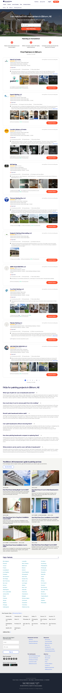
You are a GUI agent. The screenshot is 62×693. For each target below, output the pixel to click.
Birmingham (6, 561)
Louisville (24, 561)
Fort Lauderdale (7, 591)
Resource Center (48, 643)
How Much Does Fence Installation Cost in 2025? (15, 545)
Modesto (5, 574)
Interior (4, 4)
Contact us (47, 665)
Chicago (5, 604)
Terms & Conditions (38, 685)
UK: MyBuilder (46, 679)
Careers (46, 659)
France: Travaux (15, 679)
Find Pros (31, 639)
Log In (49, 1)
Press (46, 661)
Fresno (4, 567)
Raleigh (24, 596)
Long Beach (6, 570)
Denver (5, 585)
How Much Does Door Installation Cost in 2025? (45, 517)
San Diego (5, 578)
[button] (14, 80)
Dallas (42, 578)
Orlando (5, 598)
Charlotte (24, 591)
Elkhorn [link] (11, 7)
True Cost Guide (48, 641)
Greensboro (25, 594)
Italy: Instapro (31, 679)
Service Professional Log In (34, 655)
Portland (43, 561)
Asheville (24, 589)
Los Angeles (6, 572)
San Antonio (44, 587)
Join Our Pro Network (33, 657)
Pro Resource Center (33, 659)
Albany (23, 585)
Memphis (43, 572)
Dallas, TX (34, 616)
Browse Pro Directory (33, 641)
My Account (47, 639)
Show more (55, 73)
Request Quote (52, 88)
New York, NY (52, 619)
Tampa (4, 600)
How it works (47, 655)
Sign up (11, 652)
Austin (42, 576)
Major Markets (7, 557)
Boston (23, 567)
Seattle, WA (9, 628)
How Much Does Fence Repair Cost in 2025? (44, 545)
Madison (43, 600)
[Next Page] (39, 380)
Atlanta (4, 602)
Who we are (47, 657)
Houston (43, 585)
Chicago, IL (26, 616)
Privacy (24, 683)
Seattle (43, 598)
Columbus (24, 604)
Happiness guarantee (49, 667)
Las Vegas (24, 583)
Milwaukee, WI (26, 619)
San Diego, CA (43, 623)
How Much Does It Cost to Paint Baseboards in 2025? (45, 490)
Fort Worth (43, 583)
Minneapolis (25, 574)
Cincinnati (24, 600)
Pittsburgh (43, 567)
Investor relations (48, 663)
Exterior (9, 4)
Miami (4, 596)
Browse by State (17, 613)
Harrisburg (43, 563)
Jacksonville (6, 594)
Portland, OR (17, 623)
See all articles (8, 467)
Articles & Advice (26, 4)
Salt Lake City (44, 589)
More (21, 4)
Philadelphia (44, 565)
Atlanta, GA (8, 616)
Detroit (23, 570)
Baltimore (24, 565)
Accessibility (37, 683)
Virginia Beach (44, 596)
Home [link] (4, 7)
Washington (6, 589)
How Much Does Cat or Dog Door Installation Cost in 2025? (16, 518)
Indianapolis (6, 607)
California (27, 683)
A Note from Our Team (49, 649)
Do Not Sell (32, 683)
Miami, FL (16, 619)
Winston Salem (25, 598)
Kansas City (25, 578)
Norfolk (43, 591)
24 (36, 380)
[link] (31, 62)
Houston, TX (52, 616)
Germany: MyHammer (24, 679)
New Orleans (25, 563)
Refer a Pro (47, 645)
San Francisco (6, 581)
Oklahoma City (25, 607)
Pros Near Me (47, 647)
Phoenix (5, 563)
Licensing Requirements (50, 651)
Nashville (43, 574)
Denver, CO (43, 616)
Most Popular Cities (6, 613)
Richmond (43, 594)
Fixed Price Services (33, 643)
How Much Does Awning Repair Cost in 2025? (16, 490)
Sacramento (6, 576)
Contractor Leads (32, 661)
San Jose (5, 583)
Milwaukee (43, 602)
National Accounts (33, 663)
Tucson (4, 565)
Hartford (5, 587)
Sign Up (56, 1)
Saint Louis (24, 581)
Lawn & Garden (15, 4)
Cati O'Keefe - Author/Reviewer (39, 515)
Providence (44, 570)
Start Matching (31, 29)
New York (24, 587)
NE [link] (7, 7)
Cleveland (24, 602)
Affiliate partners (48, 669)
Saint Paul (24, 576)
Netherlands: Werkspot (39, 679)
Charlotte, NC (17, 616)
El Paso (43, 581)
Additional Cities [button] (6, 632)
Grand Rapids (25, 572)
